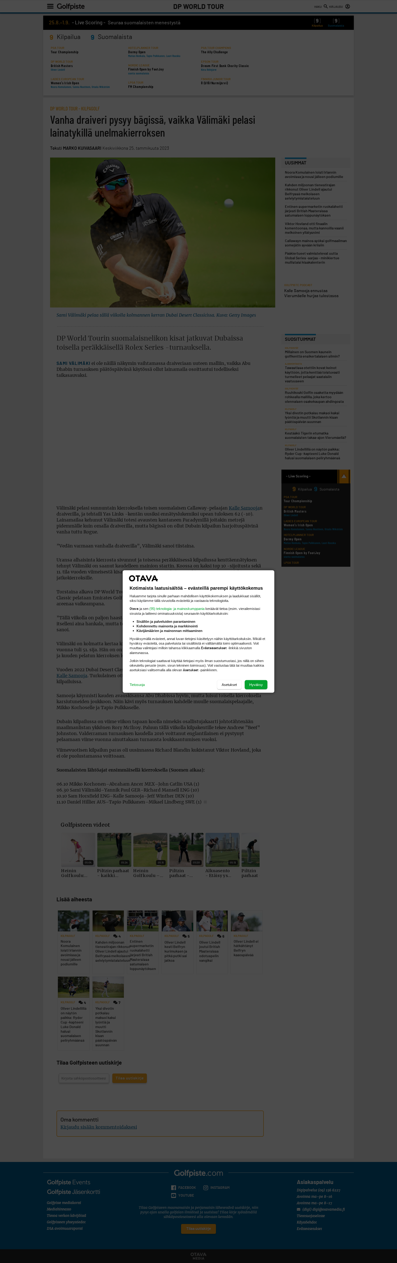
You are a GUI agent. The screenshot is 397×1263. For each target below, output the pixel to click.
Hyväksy (256, 685)
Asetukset (229, 685)
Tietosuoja (137, 685)
